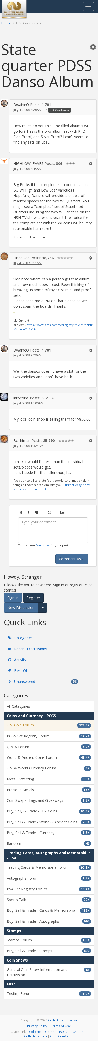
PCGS (63, 1032)
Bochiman (22, 440)
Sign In (13, 597)
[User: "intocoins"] (4, 397)
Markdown (43, 545)
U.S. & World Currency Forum (48, 768)
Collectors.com (35, 1036)
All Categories (18, 706)
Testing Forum (48, 993)
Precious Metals (48, 789)
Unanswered (45, 681)
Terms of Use (60, 1026)
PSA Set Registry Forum (48, 888)
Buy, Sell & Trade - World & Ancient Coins (48, 822)
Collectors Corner (42, 1032)
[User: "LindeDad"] (4, 256)
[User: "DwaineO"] (4, 103)
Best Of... (21, 670)
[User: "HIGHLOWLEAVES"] (4, 161)
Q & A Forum (48, 746)
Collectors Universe (63, 1020)
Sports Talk (48, 899)
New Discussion (20, 607)
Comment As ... (71, 558)
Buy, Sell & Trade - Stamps (48, 950)
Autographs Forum (48, 878)
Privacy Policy (37, 1026)
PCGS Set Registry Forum (48, 736)
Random (48, 843)
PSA (73, 1032)
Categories (23, 637)
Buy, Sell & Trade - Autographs (48, 921)
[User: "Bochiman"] (4, 439)
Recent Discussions (30, 648)
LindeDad (21, 257)
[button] (93, 47)
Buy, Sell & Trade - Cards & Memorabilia (48, 910)
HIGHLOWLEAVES (28, 163)
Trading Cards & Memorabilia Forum (48, 867)
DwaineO (21, 104)
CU (52, 1036)
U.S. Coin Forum (59, 110)
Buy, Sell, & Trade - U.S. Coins (48, 811)
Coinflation (66, 1036)
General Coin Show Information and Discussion (48, 972)
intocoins (21, 398)
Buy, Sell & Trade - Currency (48, 832)
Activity (19, 659)
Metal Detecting (48, 779)
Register (33, 597)
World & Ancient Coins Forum (48, 757)
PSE (82, 1032)
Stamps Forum (48, 940)
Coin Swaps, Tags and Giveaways (48, 800)
